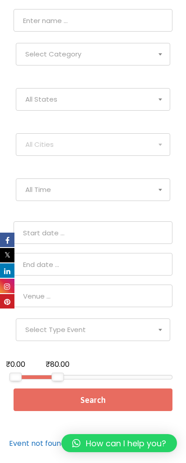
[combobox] (93, 54)
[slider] (15, 377)
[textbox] (93, 54)
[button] (119, 443)
